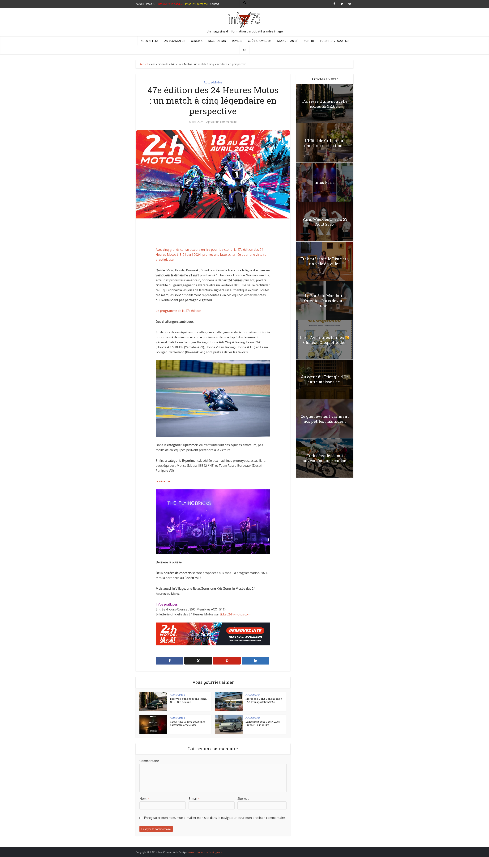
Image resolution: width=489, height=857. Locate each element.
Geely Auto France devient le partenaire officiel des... (187, 723)
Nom (144, 798)
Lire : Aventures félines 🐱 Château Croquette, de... (325, 340)
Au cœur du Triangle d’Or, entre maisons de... (325, 379)
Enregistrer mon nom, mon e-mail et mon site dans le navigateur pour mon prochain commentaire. (215, 818)
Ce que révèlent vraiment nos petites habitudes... (325, 419)
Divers (237, 41)
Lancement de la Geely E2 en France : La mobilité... (262, 723)
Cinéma (196, 41)
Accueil (143, 64)
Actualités (150, 41)
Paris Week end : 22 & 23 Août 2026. (324, 222)
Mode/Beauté (287, 41)
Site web (243, 798)
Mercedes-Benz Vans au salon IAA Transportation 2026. (263, 700)
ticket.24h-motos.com (235, 614)
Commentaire (149, 761)
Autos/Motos (174, 41)
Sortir (309, 41)
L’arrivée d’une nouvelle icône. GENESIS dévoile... (188, 700)
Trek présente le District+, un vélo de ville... (324, 261)
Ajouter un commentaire (221, 122)
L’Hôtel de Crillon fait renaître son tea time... (325, 143)
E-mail (194, 798)
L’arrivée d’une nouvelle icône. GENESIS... (324, 104)
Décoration (217, 41)
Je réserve (163, 481)
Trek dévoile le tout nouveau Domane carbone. (324, 458)
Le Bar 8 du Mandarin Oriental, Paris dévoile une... (325, 300)
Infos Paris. (324, 182)
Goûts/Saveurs (259, 41)
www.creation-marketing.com (205, 852)
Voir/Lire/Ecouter (334, 41)
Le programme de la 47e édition (178, 311)
